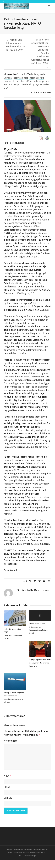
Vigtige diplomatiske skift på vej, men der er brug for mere (40, 663)
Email (7, 787)
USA (6, 88)
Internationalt (20, 78)
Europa (8, 78)
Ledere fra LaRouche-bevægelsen (31, 81)
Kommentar (10, 740)
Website (8, 798)
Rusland (8, 84)
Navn (6, 776)
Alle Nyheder (39, 74)
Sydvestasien (43, 84)
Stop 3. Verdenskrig (24, 84)
